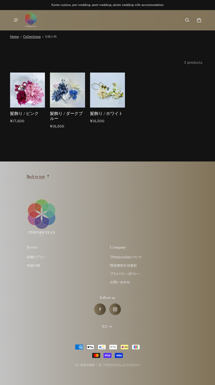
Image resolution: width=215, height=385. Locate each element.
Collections (32, 36)
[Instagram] (115, 309)
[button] (187, 20)
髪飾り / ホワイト (106, 113)
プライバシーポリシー (125, 274)
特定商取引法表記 (123, 265)
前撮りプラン (36, 257)
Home (14, 36)
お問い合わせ (120, 282)
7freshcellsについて (126, 257)
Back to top (36, 176)
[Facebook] (100, 309)
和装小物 (33, 265)
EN (104, 326)
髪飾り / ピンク (24, 113)
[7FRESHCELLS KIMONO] (30, 20)
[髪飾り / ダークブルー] (67, 90)
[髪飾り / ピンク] (27, 90)
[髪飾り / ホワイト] (107, 90)
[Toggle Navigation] (16, 20)
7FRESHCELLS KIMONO (121, 365)
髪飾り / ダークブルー (66, 116)
